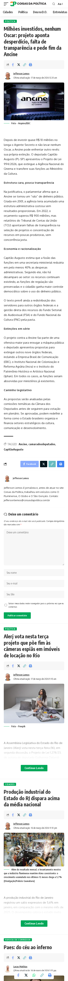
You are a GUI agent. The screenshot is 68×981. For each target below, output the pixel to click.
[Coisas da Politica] (28, 4)
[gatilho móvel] (7, 4)
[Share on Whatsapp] (34, 975)
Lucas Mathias (20, 966)
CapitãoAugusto (13, 449)
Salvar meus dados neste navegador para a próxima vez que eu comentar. (36, 605)
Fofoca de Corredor (18, 940)
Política (10, 21)
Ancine (23, 444)
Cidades (10, 784)
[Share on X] (18, 65)
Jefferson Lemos (21, 73)
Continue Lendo (34, 768)
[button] (24, 65)
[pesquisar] (54, 4)
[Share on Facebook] (12, 65)
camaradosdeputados (42, 444)
